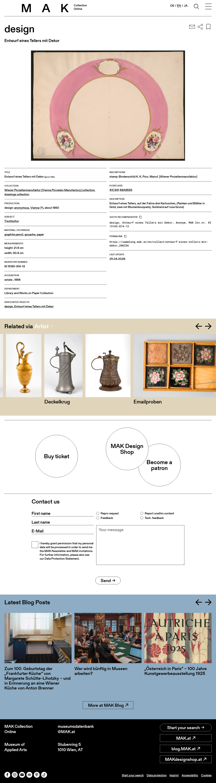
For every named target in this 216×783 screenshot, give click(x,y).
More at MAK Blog (106, 705)
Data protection (157, 775)
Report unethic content (159, 513)
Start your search (183, 727)
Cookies (206, 775)
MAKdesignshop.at (183, 759)
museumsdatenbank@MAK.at (76, 729)
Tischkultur (11, 221)
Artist (41, 326)
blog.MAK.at (183, 749)
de (172, 5)
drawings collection (16, 194)
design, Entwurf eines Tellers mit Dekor (29, 306)
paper (40, 234)
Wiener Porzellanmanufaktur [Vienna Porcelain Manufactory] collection (49, 190)
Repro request (110, 513)
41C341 (114, 190)
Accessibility (190, 775)
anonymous (21, 208)
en (179, 6)
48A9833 (126, 190)
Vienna (34, 208)
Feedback (107, 517)
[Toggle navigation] (208, 7)
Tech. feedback (154, 517)
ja (185, 5)
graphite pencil (13, 234)
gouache (30, 234)
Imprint (174, 775)
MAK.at (183, 738)
